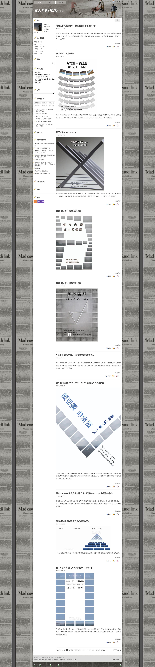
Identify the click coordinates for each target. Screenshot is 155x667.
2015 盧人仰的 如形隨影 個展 (68, 283)
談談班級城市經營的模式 (41, 171)
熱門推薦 (51, 105)
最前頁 (59, 650)
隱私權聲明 (69, 659)
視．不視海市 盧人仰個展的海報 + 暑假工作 (74, 568)
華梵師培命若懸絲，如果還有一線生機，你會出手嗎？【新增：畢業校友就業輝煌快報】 (45, 164)
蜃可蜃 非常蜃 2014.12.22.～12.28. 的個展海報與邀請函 (80, 383)
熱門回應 (44, 105)
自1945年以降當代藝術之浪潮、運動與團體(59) (44, 79)
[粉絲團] (34, 665)
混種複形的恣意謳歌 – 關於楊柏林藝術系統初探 (76, 26)
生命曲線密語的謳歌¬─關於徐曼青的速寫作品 (75, 355)
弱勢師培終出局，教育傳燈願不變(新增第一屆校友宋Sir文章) (45, 156)
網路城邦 (117, 665)
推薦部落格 (47, 26)
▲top (120, 657)
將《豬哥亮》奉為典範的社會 (42, 148)
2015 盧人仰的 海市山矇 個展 (68, 211)
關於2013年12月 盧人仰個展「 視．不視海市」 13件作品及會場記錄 (85, 493)
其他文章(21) (38, 82)
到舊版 (62, 11)
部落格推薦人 (41, 181)
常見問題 (50, 659)
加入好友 (46, 24)
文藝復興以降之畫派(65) (41, 77)
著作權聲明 (62, 659)
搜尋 (52, 63)
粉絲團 (37, 665)
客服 (75, 659)
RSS (35, 201)
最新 (118, 20)
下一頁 (97, 650)
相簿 (50, 2)
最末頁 (103, 650)
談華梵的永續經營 (39, 159)
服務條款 (56, 659)
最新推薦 (51, 103)
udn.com (119, 659)
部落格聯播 (41, 201)
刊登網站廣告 (37, 659)
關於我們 (44, 659)
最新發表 (37, 103)
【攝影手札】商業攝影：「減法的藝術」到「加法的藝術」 (44, 151)
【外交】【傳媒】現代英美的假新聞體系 (45, 144)
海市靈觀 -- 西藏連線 (65, 54)
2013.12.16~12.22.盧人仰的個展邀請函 (73, 521)
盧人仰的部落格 (46, 10)
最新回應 (44, 103)
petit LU (36, 32)
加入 (112, 665)
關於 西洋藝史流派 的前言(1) (42, 74)
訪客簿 (61, 2)
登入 (109, 665)
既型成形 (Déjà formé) (66, 132)
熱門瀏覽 (37, 105)
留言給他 (46, 31)
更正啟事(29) (38, 72)
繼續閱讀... (118, 43)
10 (93, 650)
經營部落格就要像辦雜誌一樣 (42, 173)
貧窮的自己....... (39, 168)
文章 (39, 2)
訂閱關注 (46, 29)
